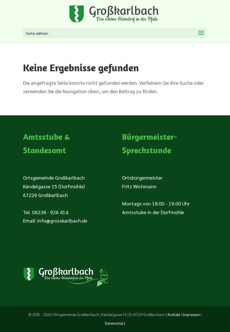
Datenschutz (115, 323)
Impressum (191, 314)
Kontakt (174, 314)
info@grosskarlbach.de (62, 220)
